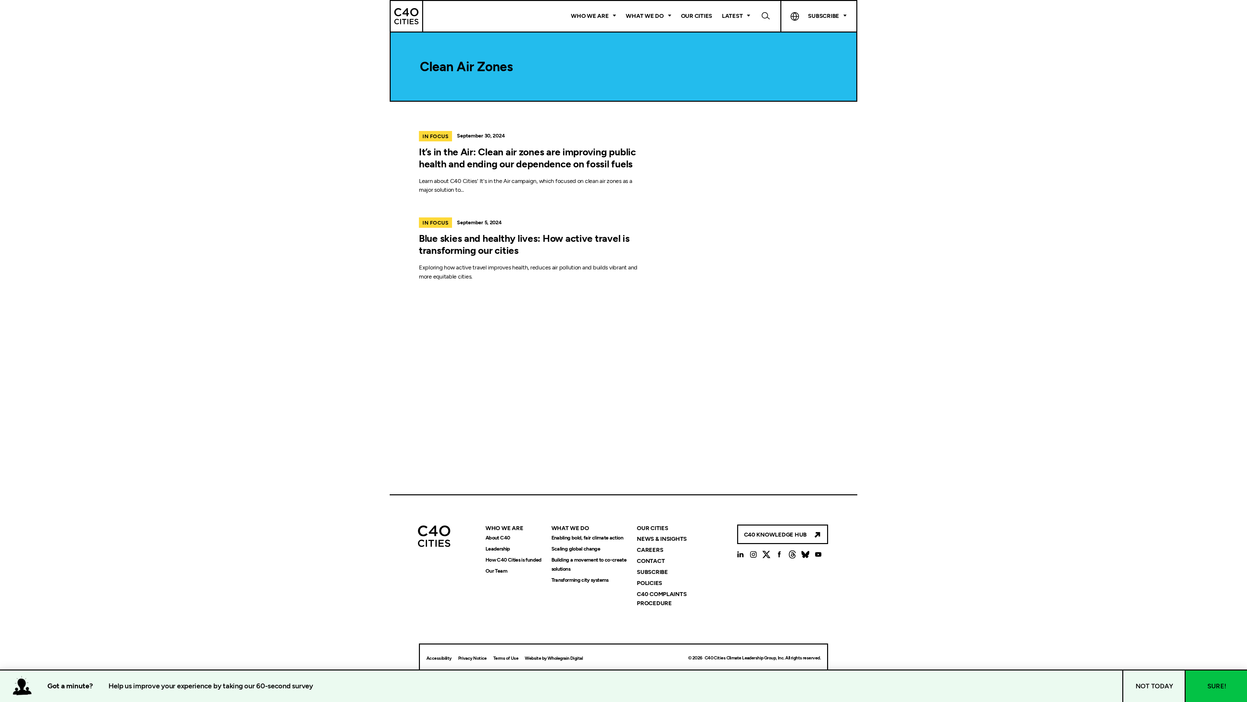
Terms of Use (505, 658)
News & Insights (662, 538)
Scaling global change (575, 549)
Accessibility (439, 658)
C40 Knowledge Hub (775, 534)
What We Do (644, 16)
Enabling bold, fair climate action (587, 538)
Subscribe (652, 572)
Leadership (497, 549)
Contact (651, 561)
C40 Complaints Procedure (661, 599)
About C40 (497, 538)
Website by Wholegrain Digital (554, 658)
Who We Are (590, 16)
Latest (732, 16)
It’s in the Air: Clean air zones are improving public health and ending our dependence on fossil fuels (527, 158)
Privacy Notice (472, 658)
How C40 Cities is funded (513, 560)
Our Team (496, 571)
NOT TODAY (1154, 686)
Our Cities (696, 16)
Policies (649, 583)
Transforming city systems (580, 580)
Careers (650, 549)
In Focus (435, 136)
